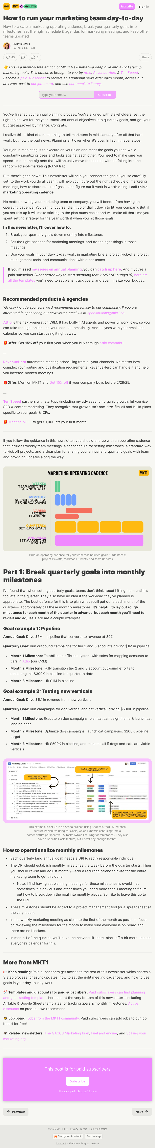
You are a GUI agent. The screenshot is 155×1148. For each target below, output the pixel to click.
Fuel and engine (104, 1033)
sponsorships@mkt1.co (105, 313)
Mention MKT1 (20, 422)
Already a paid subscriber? (77, 1091)
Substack (61, 1143)
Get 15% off (58, 382)
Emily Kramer (21, 44)
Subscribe (126, 6)
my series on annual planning (57, 269)
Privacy (74, 1129)
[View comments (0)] (23, 57)
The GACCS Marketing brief (67, 1033)
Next (139, 1112)
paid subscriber (33, 78)
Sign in (144, 6)
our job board (42, 84)
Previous (18, 1112)
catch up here (109, 269)
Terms (83, 1129)
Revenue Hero (104, 73)
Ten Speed (129, 73)
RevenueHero (14, 362)
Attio (87, 73)
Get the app (94, 1136)
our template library (85, 84)
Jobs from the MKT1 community (53, 1018)
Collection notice (98, 1129)
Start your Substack (69, 1136)
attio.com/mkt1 (112, 343)
